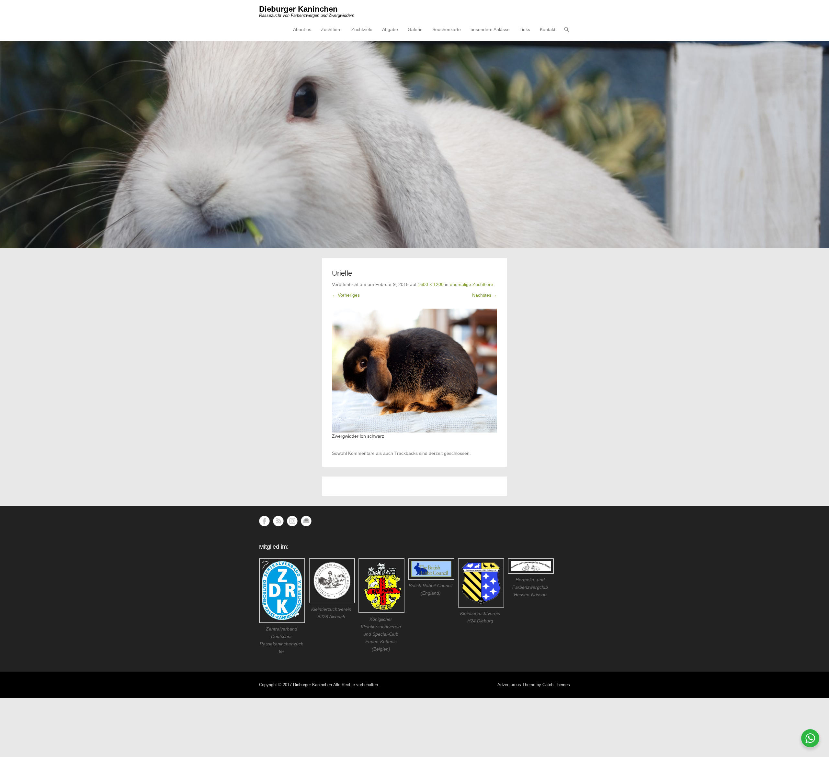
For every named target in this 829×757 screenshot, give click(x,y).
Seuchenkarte (446, 29)
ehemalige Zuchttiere (471, 284)
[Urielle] (414, 371)
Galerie (415, 29)
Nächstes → (484, 295)
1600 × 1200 (431, 284)
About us (302, 29)
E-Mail (306, 521)
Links (524, 29)
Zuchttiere (331, 29)
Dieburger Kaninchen (298, 9)
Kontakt (547, 29)
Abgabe (390, 29)
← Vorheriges (346, 295)
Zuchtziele (361, 29)
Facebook (264, 521)
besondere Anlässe (490, 29)
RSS (278, 521)
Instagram (292, 521)
